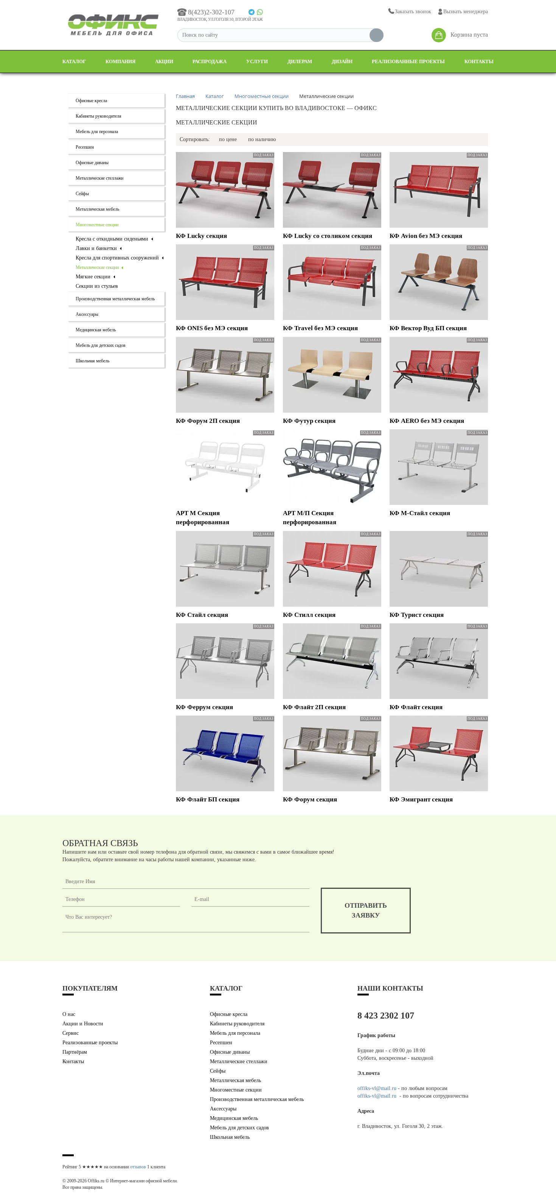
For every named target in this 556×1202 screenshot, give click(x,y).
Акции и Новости (82, 1024)
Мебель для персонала (97, 131)
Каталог (74, 61)
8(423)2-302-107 (211, 12)
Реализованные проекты (408, 61)
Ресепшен (85, 147)
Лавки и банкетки (97, 248)
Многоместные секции (97, 224)
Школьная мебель (92, 360)
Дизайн (342, 61)
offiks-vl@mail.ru (376, 1088)
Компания (120, 61)
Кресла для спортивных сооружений (118, 258)
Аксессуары (87, 314)
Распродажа (210, 61)
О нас (68, 1014)
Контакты (479, 61)
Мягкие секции (94, 277)
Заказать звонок (413, 11)
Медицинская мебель (96, 329)
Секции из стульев (97, 286)
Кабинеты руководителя (98, 116)
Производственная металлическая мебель (115, 298)
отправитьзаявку (366, 910)
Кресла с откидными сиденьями (113, 239)
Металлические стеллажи (99, 178)
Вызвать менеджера (465, 11)
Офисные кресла (91, 100)
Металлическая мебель (97, 209)
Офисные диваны (92, 162)
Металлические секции (98, 267)
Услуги (257, 61)
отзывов (138, 1166)
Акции (164, 61)
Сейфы (82, 193)
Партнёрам (74, 1052)
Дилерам (299, 61)
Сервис (70, 1033)
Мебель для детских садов (101, 345)
